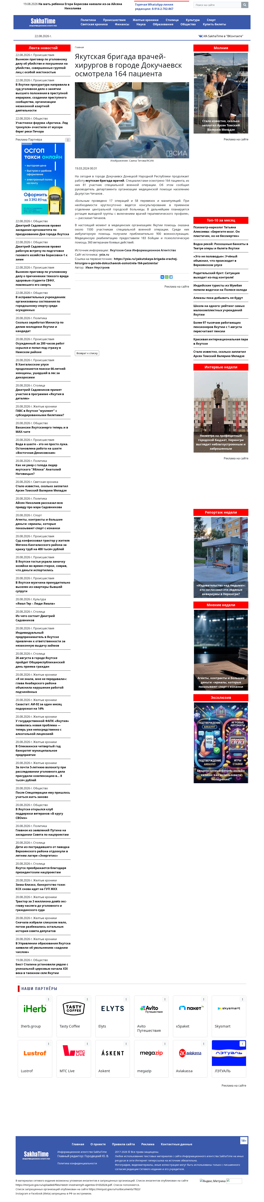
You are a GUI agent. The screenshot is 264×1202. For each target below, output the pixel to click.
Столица (172, 20)
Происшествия (114, 20)
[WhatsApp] (166, 277)
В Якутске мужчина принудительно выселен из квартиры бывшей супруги (43, 587)
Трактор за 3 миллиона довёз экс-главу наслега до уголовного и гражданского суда (41, 905)
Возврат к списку (87, 353)
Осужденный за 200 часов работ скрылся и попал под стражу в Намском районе (40, 347)
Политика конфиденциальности (77, 1163)
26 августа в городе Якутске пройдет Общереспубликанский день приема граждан (40, 662)
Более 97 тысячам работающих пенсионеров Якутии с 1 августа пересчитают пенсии (217, 327)
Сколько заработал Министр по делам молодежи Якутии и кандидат (40, 326)
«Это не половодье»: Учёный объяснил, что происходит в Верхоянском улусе (215, 260)
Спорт (211, 20)
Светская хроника (94, 24)
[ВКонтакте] (162, 277)
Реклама (147, 1144)
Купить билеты (214, 24)
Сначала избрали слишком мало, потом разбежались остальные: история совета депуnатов (41, 926)
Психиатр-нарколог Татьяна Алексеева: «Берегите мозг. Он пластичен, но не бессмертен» (216, 231)
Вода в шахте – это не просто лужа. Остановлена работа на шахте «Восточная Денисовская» (42, 448)
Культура (193, 20)
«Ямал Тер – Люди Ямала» (35, 603)
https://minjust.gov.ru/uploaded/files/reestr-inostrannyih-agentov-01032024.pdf (64, 1185)
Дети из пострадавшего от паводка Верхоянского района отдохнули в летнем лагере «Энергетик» (43, 851)
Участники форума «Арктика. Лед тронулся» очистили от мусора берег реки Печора (42, 127)
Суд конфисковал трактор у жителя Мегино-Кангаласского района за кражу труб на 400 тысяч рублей (43, 545)
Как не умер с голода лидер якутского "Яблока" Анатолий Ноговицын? (38, 469)
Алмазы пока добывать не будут (218, 298)
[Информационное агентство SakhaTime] (43, 21)
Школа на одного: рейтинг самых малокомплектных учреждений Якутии (219, 310)
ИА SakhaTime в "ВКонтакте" (223, 36)
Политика (88, 20)
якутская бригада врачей (104, 181)
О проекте (98, 1144)
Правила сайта (123, 1144)
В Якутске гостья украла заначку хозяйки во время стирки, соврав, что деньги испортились (41, 566)
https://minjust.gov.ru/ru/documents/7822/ (114, 1189)
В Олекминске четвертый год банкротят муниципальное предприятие (38, 750)
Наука (141, 24)
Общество (188, 24)
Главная (78, 1144)
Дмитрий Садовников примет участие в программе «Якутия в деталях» (40, 394)
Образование (163, 24)
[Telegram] (171, 277)
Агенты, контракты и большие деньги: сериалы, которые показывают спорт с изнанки (39, 524)
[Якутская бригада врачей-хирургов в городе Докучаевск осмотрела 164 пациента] (132, 120)
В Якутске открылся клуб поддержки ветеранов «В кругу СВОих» (39, 813)
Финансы (122, 24)
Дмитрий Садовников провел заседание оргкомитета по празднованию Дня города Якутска (42, 229)
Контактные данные (176, 1144)
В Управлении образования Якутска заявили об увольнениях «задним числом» (43, 947)
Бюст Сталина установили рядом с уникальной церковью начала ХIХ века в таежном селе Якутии (42, 968)
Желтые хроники (146, 20)
